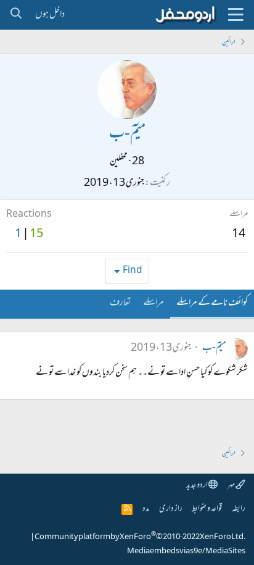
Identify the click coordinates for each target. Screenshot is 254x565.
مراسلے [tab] (153, 303)
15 (36, 234)
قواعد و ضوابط (207, 509)
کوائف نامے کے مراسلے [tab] (212, 303)
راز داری (170, 509)
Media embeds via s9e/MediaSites (186, 551)
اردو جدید (197, 485)
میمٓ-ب (214, 348)
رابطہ (238, 509)
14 (238, 234)
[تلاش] (15, 15)
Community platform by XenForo (140, 537)
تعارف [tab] (120, 303)
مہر (231, 485)
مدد (145, 509)
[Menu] (235, 15)
